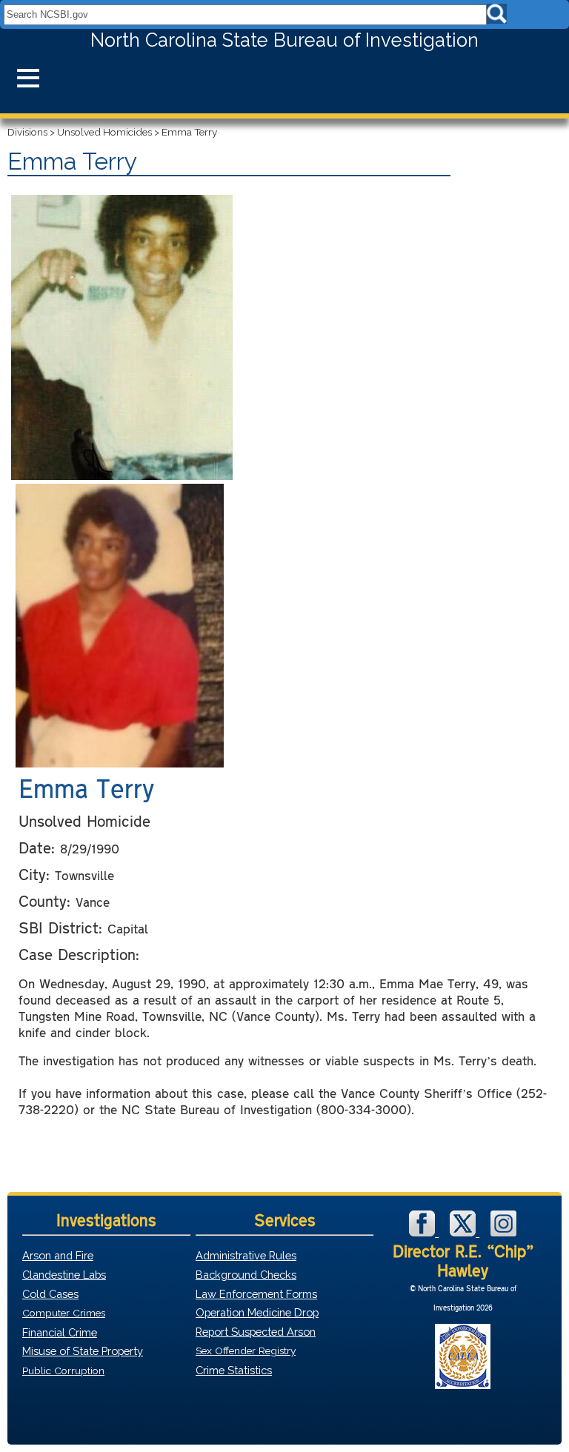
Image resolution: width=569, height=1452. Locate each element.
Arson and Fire (57, 1255)
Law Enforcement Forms (256, 1294)
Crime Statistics (234, 1370)
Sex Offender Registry (246, 1350)
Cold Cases (50, 1294)
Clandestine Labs (64, 1274)
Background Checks (246, 1274)
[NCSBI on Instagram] (503, 1232)
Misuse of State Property (82, 1351)
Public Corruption (63, 1370)
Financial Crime (59, 1332)
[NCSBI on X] (464, 1232)
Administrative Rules (246, 1255)
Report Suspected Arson (256, 1331)
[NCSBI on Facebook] (424, 1232)
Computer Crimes (63, 1313)
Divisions (27, 132)
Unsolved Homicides (104, 132)
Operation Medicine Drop (257, 1312)
